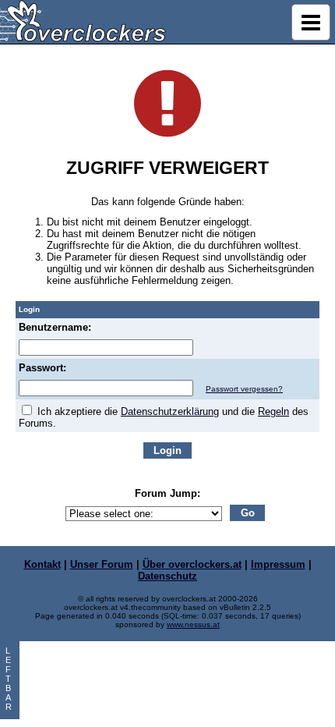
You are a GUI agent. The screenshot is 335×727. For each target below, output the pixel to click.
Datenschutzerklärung (170, 411)
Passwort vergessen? (244, 389)
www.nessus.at (193, 624)
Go (248, 513)
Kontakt (42, 564)
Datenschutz (167, 576)
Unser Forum (101, 564)
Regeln (273, 411)
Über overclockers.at (192, 564)
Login (167, 450)
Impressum (278, 564)
